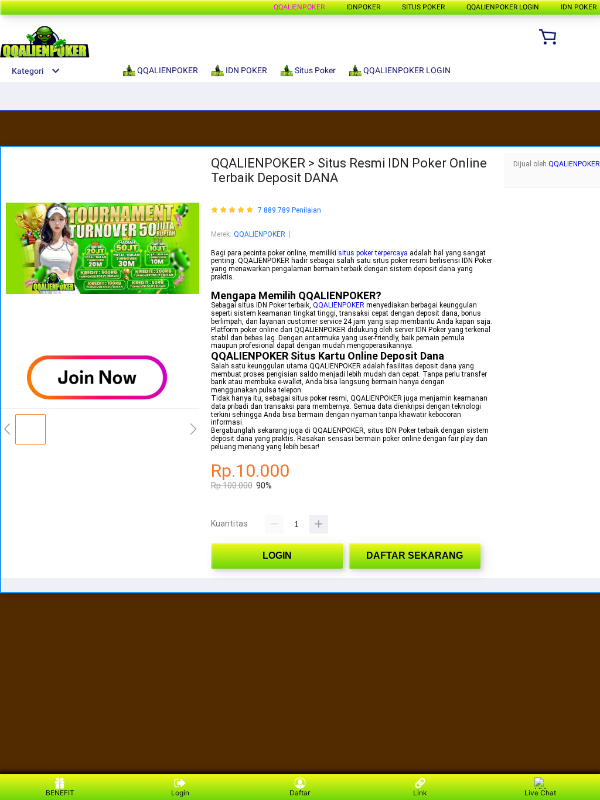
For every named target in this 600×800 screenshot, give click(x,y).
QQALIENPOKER (299, 7)
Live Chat (540, 792)
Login (180, 792)
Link (420, 792)
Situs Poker (423, 7)
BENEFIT (60, 792)
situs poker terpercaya (373, 253)
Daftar (299, 792)
